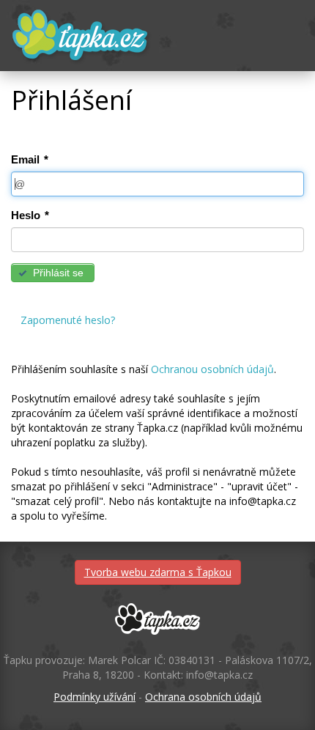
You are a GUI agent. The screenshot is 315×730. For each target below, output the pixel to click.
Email (29, 159)
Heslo (30, 215)
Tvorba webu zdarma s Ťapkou (157, 572)
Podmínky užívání (94, 697)
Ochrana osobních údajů (203, 697)
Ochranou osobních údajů (212, 369)
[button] (52, 272)
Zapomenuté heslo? (68, 320)
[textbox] (157, 184)
